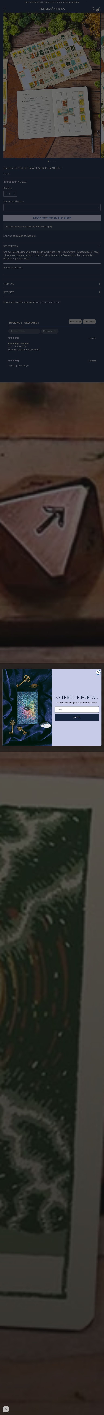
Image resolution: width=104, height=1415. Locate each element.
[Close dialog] (98, 672)
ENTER (77, 717)
